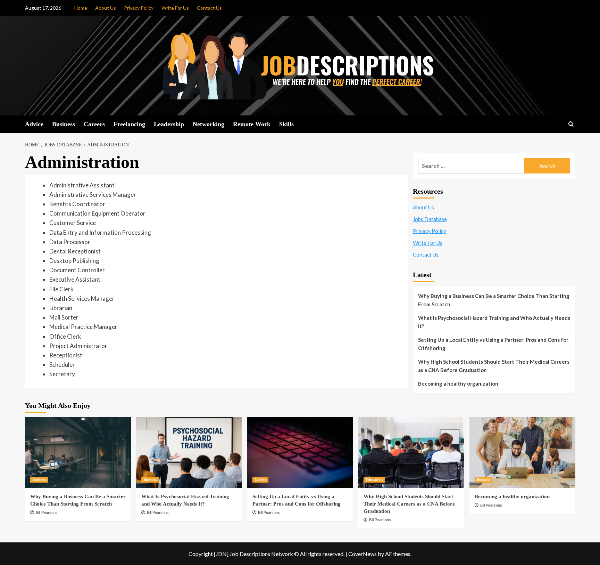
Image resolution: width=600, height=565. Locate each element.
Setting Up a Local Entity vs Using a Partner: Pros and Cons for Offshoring (493, 344)
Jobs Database (430, 219)
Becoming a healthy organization (458, 383)
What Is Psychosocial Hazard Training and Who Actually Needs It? (494, 322)
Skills (286, 124)
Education (374, 479)
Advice (34, 124)
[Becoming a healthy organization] (522, 452)
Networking (208, 124)
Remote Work (251, 124)
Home (80, 8)
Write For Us (175, 8)
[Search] (571, 124)
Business (63, 124)
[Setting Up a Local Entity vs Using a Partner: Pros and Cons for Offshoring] (300, 452)
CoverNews (362, 553)
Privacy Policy (138, 8)
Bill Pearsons (47, 512)
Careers (94, 124)
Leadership (169, 124)
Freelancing (129, 124)
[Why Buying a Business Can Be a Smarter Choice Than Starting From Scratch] (78, 452)
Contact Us (209, 8)
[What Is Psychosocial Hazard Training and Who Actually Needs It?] (189, 452)
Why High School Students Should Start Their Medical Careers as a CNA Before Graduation (493, 365)
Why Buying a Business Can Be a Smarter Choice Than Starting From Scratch (493, 300)
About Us (105, 8)
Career (260, 479)
